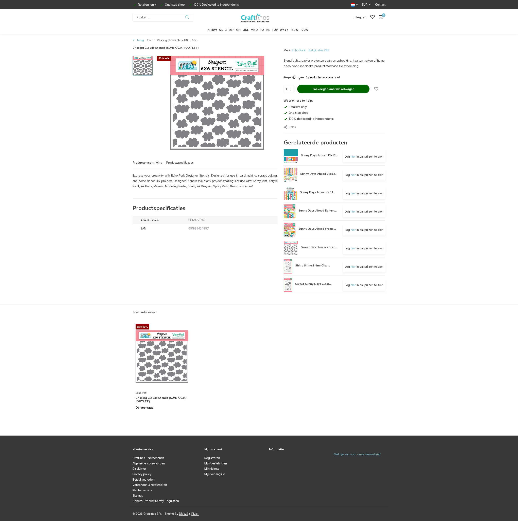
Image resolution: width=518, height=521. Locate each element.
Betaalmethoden (143, 479)
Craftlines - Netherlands (148, 458)
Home (149, 40)
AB (221, 30)
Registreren (212, 458)
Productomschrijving (147, 162)
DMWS (183, 513)
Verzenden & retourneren (150, 484)
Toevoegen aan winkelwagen (333, 89)
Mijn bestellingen (215, 463)
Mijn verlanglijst (214, 474)
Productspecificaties (180, 162)
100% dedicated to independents (311, 118)
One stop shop (299, 112)
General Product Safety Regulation (156, 501)
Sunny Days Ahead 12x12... (319, 155)
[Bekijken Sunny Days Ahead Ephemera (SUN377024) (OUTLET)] (289, 211)
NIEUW (212, 30)
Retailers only (298, 106)
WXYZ (284, 30)
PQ (262, 30)
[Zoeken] (187, 17)
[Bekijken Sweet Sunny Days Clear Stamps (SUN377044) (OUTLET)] (288, 285)
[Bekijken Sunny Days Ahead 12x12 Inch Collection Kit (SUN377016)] (290, 175)
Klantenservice (142, 490)
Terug (140, 40)
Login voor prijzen (162, 416)
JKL (246, 30)
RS (268, 30)
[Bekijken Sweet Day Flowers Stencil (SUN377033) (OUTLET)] (291, 248)
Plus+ (195, 513)
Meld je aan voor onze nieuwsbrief (357, 454)
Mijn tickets (211, 468)
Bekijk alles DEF (319, 50)
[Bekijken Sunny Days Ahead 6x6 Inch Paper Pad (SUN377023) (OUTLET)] (290, 193)
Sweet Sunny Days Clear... (313, 284)
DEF (231, 30)
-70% (304, 30)
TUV (275, 30)
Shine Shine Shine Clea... (312, 265)
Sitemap (138, 495)
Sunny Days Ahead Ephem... (317, 211)
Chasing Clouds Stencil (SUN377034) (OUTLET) (161, 399)
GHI (238, 30)
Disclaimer (139, 468)
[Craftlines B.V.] (258, 17)
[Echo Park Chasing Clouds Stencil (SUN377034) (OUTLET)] (162, 356)
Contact (380, 4)
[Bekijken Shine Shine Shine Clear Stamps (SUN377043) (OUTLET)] (288, 266)
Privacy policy (142, 474)
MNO (254, 30)
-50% (294, 30)
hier (353, 156)
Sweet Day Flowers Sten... (319, 247)
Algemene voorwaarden (149, 463)
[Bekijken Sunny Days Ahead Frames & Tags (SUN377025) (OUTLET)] (289, 230)
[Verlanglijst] (372, 17)
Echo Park (299, 50)
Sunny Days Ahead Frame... (317, 229)
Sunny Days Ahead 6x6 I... (317, 192)
